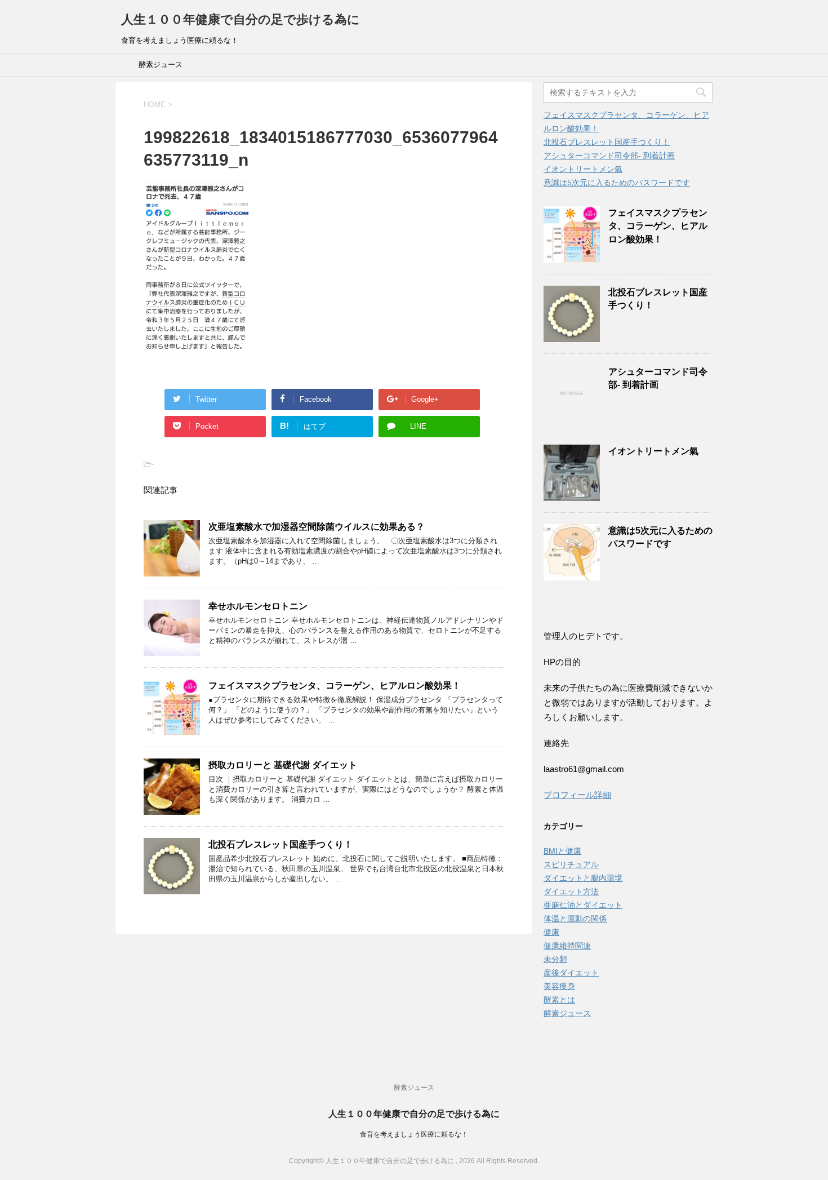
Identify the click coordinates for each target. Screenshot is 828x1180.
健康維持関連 (567, 945)
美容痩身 (559, 986)
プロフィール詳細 (577, 795)
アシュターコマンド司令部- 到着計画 (609, 155)
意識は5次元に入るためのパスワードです (617, 182)
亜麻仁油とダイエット (583, 905)
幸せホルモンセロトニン (258, 606)
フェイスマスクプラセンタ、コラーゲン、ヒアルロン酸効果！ (334, 685)
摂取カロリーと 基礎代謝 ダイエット (282, 765)
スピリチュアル (571, 864)
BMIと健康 (562, 850)
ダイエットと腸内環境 (583, 877)
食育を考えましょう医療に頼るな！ (414, 1134)
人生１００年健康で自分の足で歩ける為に (240, 19)
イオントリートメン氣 (583, 169)
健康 (551, 932)
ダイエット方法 (571, 891)
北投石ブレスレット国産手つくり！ (280, 844)
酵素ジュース (160, 64)
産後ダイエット (571, 972)
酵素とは (559, 999)
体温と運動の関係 (575, 918)
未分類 (555, 959)
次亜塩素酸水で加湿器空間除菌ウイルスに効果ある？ (316, 526)
